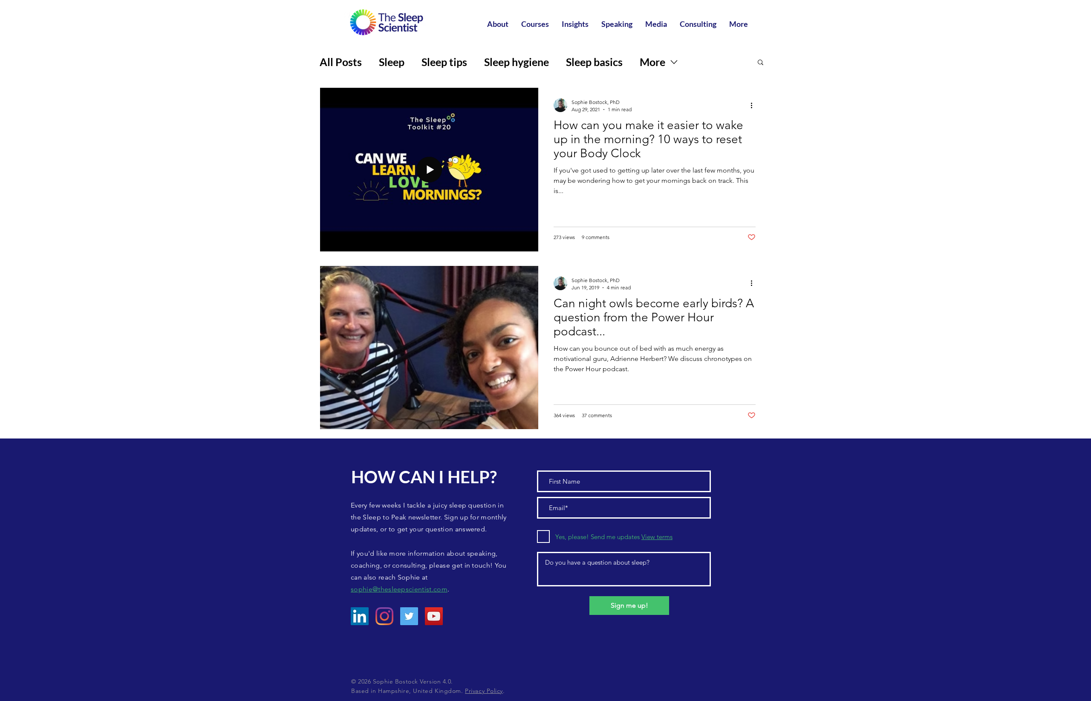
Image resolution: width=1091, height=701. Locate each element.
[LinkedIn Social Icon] (360, 616)
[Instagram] (384, 616)
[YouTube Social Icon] (434, 616)
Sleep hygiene (516, 61)
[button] (760, 62)
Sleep (391, 61)
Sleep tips (444, 61)
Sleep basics (594, 61)
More (652, 61)
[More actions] (754, 105)
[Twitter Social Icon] (409, 616)
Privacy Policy (484, 691)
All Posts (341, 61)
